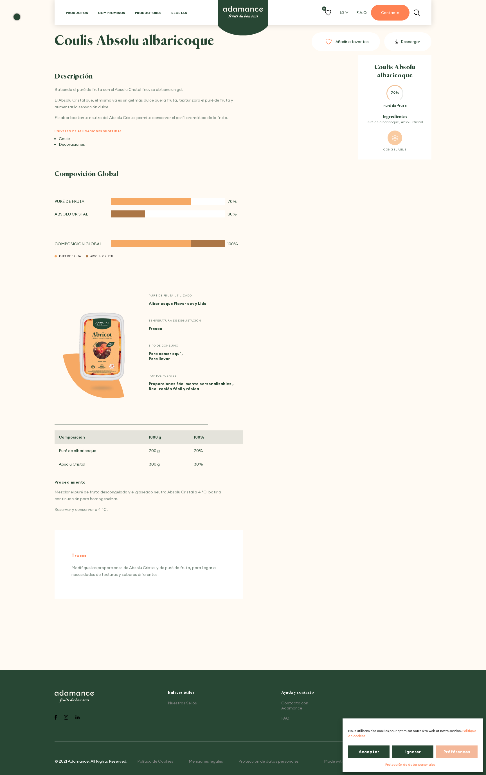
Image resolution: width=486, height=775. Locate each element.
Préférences (457, 751)
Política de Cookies (155, 761)
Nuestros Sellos (182, 703)
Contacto (390, 12)
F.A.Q (361, 12)
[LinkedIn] (77, 717)
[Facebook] (56, 717)
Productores (148, 13)
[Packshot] (101, 347)
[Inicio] (243, 12)
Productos (77, 13)
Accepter (369, 751)
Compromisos (111, 13)
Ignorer (413, 751)
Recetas (179, 13)
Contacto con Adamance (294, 705)
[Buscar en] (417, 13)
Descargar (410, 41)
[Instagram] (66, 717)
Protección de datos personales (410, 764)
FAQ (285, 718)
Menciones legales (206, 761)
